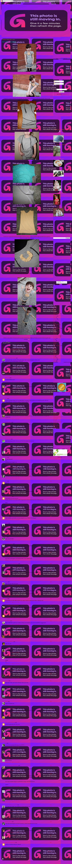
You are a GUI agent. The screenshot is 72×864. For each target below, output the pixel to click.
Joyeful (6, 450)
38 (50, 655)
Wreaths (54, 361)
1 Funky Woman (8, 821)
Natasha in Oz (8, 439)
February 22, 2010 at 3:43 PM (12, 410)
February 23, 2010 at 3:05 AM (12, 447)
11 (50, 439)
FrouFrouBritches (8, 828)
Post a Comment (5, 849)
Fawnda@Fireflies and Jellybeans (11, 563)
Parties (54, 340)
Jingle (6, 581)
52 (50, 758)
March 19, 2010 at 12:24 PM (12, 832)
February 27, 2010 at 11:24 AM (12, 733)
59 (50, 821)
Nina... (6, 729)
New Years (55, 334)
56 (50, 798)
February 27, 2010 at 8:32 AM (12, 726)
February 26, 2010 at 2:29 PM (12, 631)
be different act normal (57, 414)
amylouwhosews (8, 666)
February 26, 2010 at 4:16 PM (12, 652)
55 (50, 789)
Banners (54, 309)
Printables (55, 343)
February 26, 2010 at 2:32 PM (12, 638)
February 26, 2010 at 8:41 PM (12, 691)
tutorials (54, 357)
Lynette (6, 773)
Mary (6, 694)
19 (50, 507)
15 (50, 474)
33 (50, 621)
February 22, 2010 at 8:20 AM (12, 367)
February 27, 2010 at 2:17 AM (12, 712)
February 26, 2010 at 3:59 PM (12, 645)
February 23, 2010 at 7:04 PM (12, 533)
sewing (54, 346)
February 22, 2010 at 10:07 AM (12, 381)
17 (50, 489)
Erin (6, 413)
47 (50, 722)
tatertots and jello (56, 428)
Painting (54, 338)
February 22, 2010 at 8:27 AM (12, 374)
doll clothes (55, 319)
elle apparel (55, 420)
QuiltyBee (7, 715)
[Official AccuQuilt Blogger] (61, 391)
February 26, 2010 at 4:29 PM (12, 663)
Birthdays (54, 311)
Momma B (7, 377)
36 (50, 641)
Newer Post (4, 851)
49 (50, 736)
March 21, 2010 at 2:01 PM (11, 846)
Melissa (6, 406)
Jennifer (6, 680)
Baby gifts (55, 308)
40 (50, 674)
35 (50, 635)
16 (50, 481)
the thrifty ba (7, 370)
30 (50, 598)
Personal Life (55, 341)
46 (50, 715)
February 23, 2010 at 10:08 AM (12, 486)
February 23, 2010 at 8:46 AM (12, 454)
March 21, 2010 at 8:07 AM (11, 839)
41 (50, 681)
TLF (6, 481)
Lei (6, 536)
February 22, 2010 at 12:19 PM (12, 388)
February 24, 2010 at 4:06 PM (12, 549)
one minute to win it (56, 335)
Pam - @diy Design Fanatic (10, 358)
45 (50, 708)
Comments (57, 83)
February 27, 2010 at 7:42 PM (12, 770)
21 (50, 523)
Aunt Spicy (7, 758)
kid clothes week (56, 332)
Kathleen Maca (8, 422)
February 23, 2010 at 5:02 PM (12, 526)
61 (50, 835)
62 (50, 842)
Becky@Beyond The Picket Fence (11, 432)
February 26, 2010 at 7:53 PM (12, 670)
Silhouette (55, 348)
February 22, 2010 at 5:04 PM (12, 429)
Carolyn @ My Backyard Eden (11, 804)
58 (50, 814)
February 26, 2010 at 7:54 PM (12, 677)
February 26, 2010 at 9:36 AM (12, 624)
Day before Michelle (9, 641)
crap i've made (55, 418)
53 (50, 765)
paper (54, 339)
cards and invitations (56, 313)
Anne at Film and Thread (10, 722)
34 (50, 628)
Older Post (49, 851)
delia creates (55, 419)
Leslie (6, 687)
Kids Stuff (55, 333)
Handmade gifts (55, 327)
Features (54, 323)
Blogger (63, 457)
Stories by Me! (8, 814)
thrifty (54, 355)
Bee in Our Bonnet (56, 415)
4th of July (55, 306)
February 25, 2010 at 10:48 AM (12, 585)
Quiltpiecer (7, 797)
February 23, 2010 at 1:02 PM (12, 493)
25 (50, 552)
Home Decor (55, 329)
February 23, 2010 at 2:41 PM (12, 512)
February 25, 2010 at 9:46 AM (12, 567)
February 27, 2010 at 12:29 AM (12, 705)
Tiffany (6, 789)
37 (50, 648)
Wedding (54, 360)
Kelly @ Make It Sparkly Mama (11, 467)
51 (50, 750)
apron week (55, 307)
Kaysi (6, 384)
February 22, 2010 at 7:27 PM (12, 435)
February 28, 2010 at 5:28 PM (12, 811)
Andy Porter (7, 620)
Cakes (54, 312)
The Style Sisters (8, 496)
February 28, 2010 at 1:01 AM (12, 801)
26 (50, 563)
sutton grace (55, 426)
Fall (53, 322)
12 (50, 450)
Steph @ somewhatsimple (10, 835)
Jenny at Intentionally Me (10, 507)
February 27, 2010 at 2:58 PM (12, 755)
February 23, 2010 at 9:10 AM (12, 470)
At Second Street (36, 2)
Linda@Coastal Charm (9, 570)
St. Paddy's (55, 349)
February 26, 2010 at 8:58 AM (12, 610)
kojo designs (55, 423)
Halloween (55, 325)
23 (50, 537)
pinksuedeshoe (8, 634)
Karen (6, 701)
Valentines (55, 359)
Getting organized (56, 324)
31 (50, 605)
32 (50, 614)
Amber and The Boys (9, 627)
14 (50, 467)
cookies (54, 317)
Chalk (54, 314)
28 (50, 582)
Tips (54, 356)
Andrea (6, 523)
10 (50, 432)
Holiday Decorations (56, 328)
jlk (5, 743)
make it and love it (56, 425)
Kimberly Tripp (8, 673)
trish (6, 750)
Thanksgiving (55, 354)
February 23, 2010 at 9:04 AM (12, 464)
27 (50, 570)
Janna (6, 489)
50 (50, 743)
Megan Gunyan (8, 391)
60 (50, 828)
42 (50, 687)
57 (50, 805)
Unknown (7, 516)
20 (50, 516)
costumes (54, 318)
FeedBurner (64, 94)
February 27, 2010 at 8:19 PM (12, 786)
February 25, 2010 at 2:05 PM (12, 595)
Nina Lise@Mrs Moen (9, 736)
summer (54, 351)
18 (50, 496)
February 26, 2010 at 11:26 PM (12, 698)
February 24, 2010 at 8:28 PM (12, 560)
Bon (6, 457)
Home (27, 851)
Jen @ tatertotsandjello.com (10, 655)
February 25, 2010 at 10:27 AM (12, 578)
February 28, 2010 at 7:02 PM (12, 818)
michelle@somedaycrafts (10, 708)
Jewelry (54, 330)
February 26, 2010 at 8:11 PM (12, 684)
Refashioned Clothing (56, 345)
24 (50, 544)
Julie (6, 598)
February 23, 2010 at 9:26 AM (12, 477)
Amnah (6, 529)
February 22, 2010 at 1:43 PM (12, 403)
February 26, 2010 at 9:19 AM (12, 617)
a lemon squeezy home (57, 413)
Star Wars (54, 350)
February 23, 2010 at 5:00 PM (12, 519)
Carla (6, 648)
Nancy (6, 613)
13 (50, 457)
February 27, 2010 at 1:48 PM (12, 740)
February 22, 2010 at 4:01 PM (12, 419)
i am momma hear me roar (57, 421)
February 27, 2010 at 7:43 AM (12, 719)
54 (50, 774)
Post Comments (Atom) (11, 853)
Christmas (55, 316)
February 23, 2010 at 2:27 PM (12, 504)
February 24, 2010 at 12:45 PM (12, 540)
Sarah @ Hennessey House (10, 474)
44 (50, 701)
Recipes (54, 344)
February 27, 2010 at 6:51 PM (12, 762)
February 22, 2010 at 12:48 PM (12, 395)
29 (50, 589)
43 (50, 694)
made (54, 424)
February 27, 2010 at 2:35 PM (12, 746)
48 (50, 729)
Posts (56, 81)
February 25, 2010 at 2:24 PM (12, 602)
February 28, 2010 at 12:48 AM (12, 794)
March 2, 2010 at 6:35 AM (11, 825)
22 (50, 530)
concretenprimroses (9, 543)
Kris (6, 398)
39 (50, 667)
